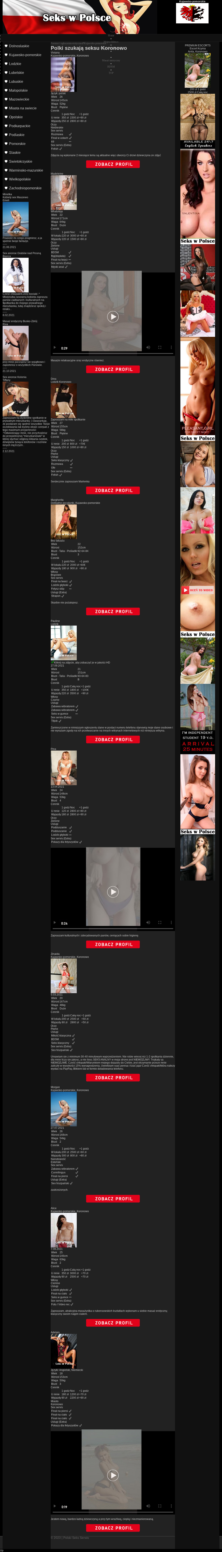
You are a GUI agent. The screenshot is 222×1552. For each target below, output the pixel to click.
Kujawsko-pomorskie (95, 43)
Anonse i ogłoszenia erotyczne (66, 43)
